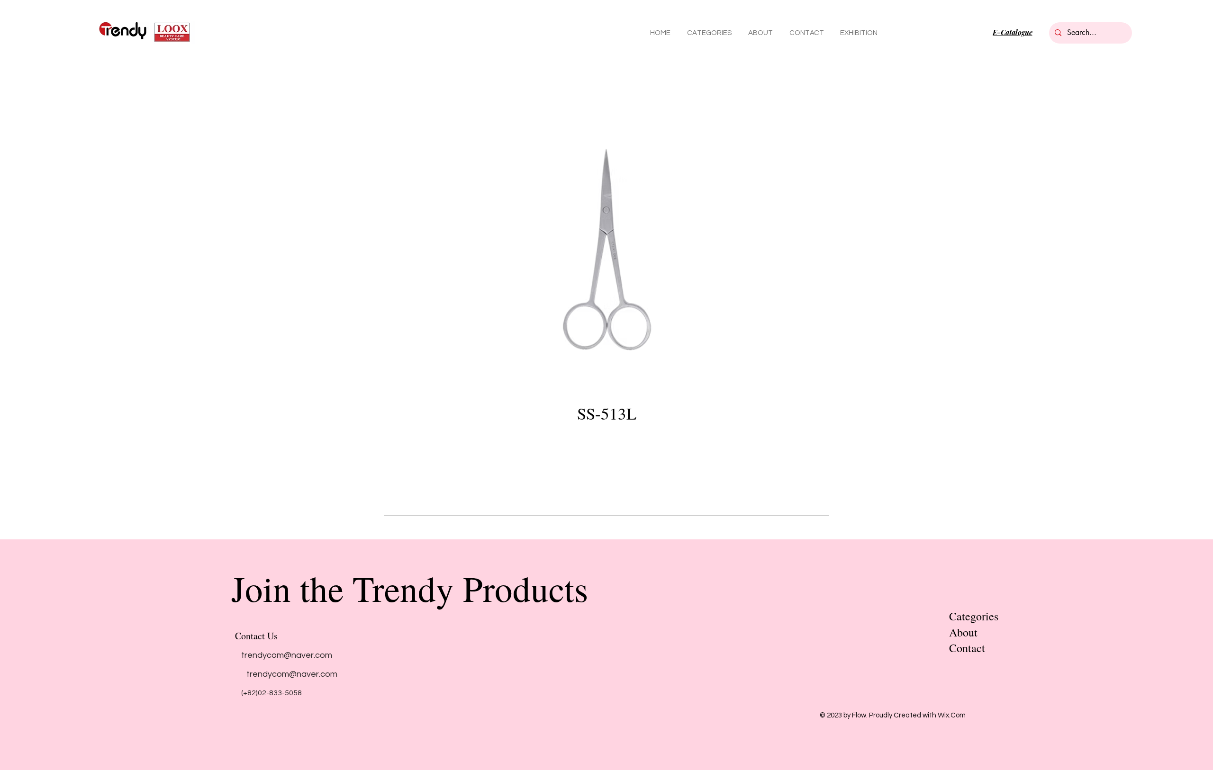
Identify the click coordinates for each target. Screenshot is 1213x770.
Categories (973, 616)
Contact (967, 647)
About (963, 632)
